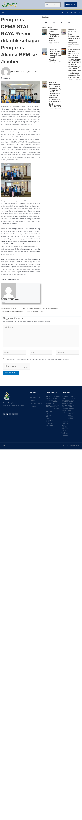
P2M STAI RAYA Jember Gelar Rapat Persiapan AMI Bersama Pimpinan (49, 418)
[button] (2, 12)
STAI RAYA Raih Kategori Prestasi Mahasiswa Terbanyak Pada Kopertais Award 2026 (66, 404)
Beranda (33, 397)
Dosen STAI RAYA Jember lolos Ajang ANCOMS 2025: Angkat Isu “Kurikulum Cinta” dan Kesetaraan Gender (72, 408)
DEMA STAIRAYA (10, 299)
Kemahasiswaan (36, 403)
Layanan (33, 406)
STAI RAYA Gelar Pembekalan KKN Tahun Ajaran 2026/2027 (54, 35)
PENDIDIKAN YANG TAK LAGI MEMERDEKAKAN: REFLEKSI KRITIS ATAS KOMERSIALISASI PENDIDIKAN (67, 428)
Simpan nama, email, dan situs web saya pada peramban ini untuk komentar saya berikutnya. (37, 359)
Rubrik (33, 400)
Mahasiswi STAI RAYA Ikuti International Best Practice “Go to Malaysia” (74, 36)
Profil (38, 397)
